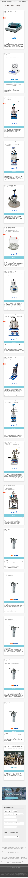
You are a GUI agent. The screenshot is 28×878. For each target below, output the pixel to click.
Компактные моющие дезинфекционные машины (13, 823)
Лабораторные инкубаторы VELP (11, 836)
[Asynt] (14, 123)
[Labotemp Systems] (14, 555)
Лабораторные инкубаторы (10, 826)
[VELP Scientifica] (14, 37)
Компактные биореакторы (10, 817)
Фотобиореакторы (8, 814)
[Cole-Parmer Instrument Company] (14, 79)
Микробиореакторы (19, 814)
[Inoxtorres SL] (14, 767)
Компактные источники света (11, 819)
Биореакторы (7, 811)
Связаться (14, 82)
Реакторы (15, 811)
